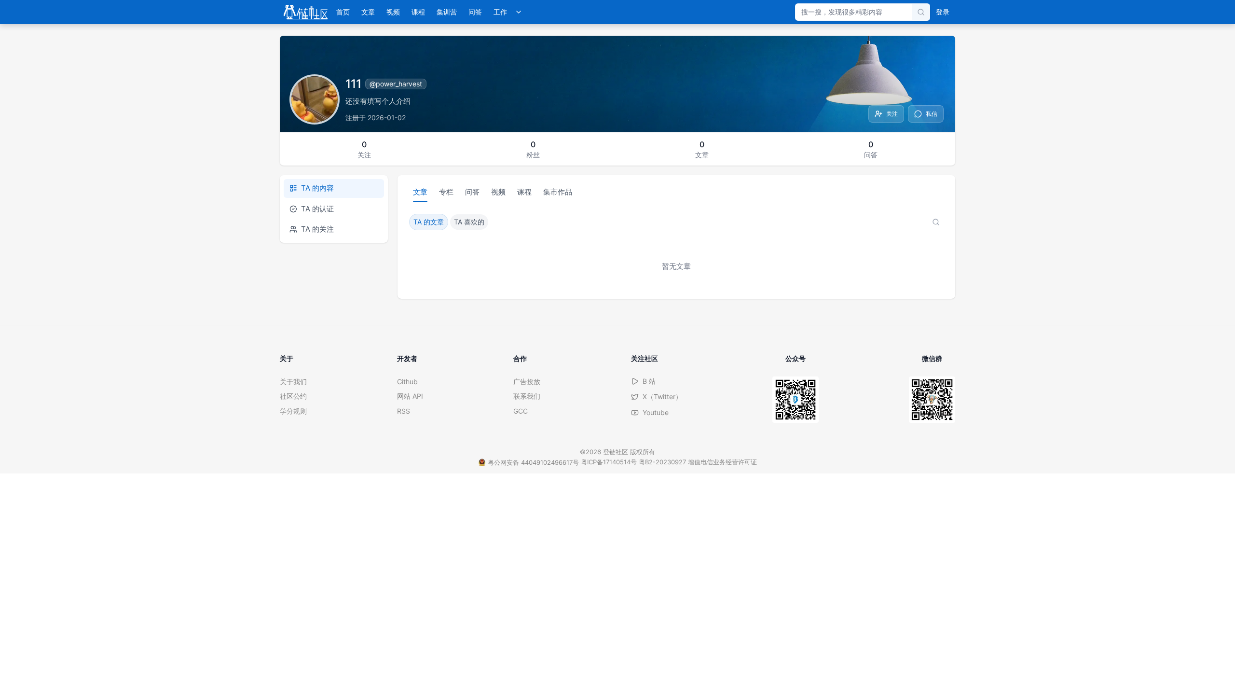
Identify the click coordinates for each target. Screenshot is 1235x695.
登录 (942, 12)
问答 (475, 12)
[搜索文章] (936, 222)
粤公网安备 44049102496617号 (533, 462)
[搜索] (921, 12)
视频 (393, 12)
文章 (368, 12)
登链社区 (616, 452)
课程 (418, 12)
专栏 (446, 191)
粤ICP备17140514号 (609, 462)
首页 (343, 12)
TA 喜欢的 (469, 222)
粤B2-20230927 (662, 462)
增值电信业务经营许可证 (722, 462)
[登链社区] (305, 12)
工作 (500, 12)
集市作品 (557, 191)
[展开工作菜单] (518, 12)
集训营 (447, 12)
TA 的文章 (428, 222)
